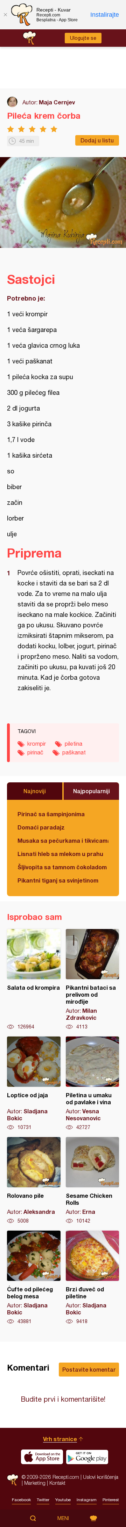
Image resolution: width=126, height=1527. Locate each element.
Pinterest (111, 1499)
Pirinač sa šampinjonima (51, 814)
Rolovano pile (34, 1180)
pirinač (35, 752)
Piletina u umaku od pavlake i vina (92, 1084)
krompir (36, 743)
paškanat (74, 752)
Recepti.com (12, 1479)
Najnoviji (34, 791)
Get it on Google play (87, 1456)
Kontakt (57, 1483)
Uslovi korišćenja (100, 1477)
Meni (63, 1518)
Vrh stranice (60, 1439)
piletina (73, 743)
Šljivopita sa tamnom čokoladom (62, 867)
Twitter (43, 1499)
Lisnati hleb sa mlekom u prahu (60, 853)
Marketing (35, 1483)
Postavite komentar (88, 1369)
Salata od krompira (34, 979)
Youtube (63, 1499)
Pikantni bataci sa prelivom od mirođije (92, 979)
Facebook (21, 1499)
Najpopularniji (91, 791)
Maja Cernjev (57, 102)
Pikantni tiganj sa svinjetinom (58, 880)
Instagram (87, 1499)
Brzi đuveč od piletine (92, 1278)
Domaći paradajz (41, 827)
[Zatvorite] (5, 15)
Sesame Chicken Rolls (92, 1180)
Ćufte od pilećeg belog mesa (34, 1278)
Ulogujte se (83, 38)
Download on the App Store (42, 1456)
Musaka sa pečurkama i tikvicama (63, 840)
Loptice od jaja (34, 1084)
